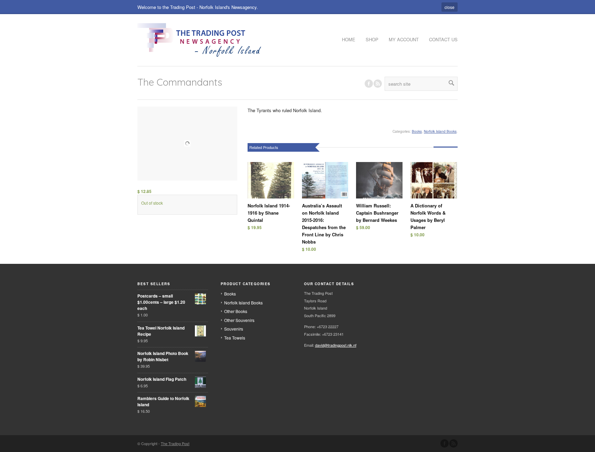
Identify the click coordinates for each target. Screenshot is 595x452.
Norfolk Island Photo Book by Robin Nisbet (162, 356)
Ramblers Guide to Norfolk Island (163, 401)
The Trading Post (175, 443)
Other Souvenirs (239, 320)
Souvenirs (233, 329)
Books (417, 131)
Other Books (235, 311)
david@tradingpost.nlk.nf (335, 345)
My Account (404, 39)
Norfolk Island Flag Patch (161, 379)
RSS (378, 83)
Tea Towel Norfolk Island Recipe (161, 331)
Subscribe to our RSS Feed (453, 443)
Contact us (443, 39)
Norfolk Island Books (440, 131)
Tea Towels (234, 338)
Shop (372, 39)
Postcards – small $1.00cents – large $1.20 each (161, 302)
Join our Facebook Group (369, 83)
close (450, 7)
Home (348, 39)
